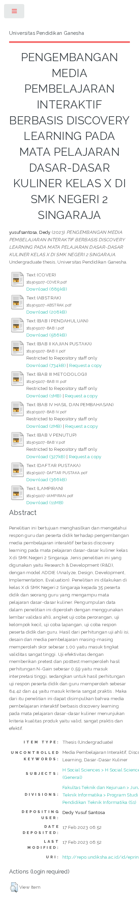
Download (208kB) (46, 312)
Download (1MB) (44, 395)
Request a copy (85, 365)
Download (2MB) (44, 426)
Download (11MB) (45, 502)
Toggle (14, 12)
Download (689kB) (46, 289)
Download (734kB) (46, 365)
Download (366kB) (46, 479)
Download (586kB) (46, 335)
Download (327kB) (45, 456)
